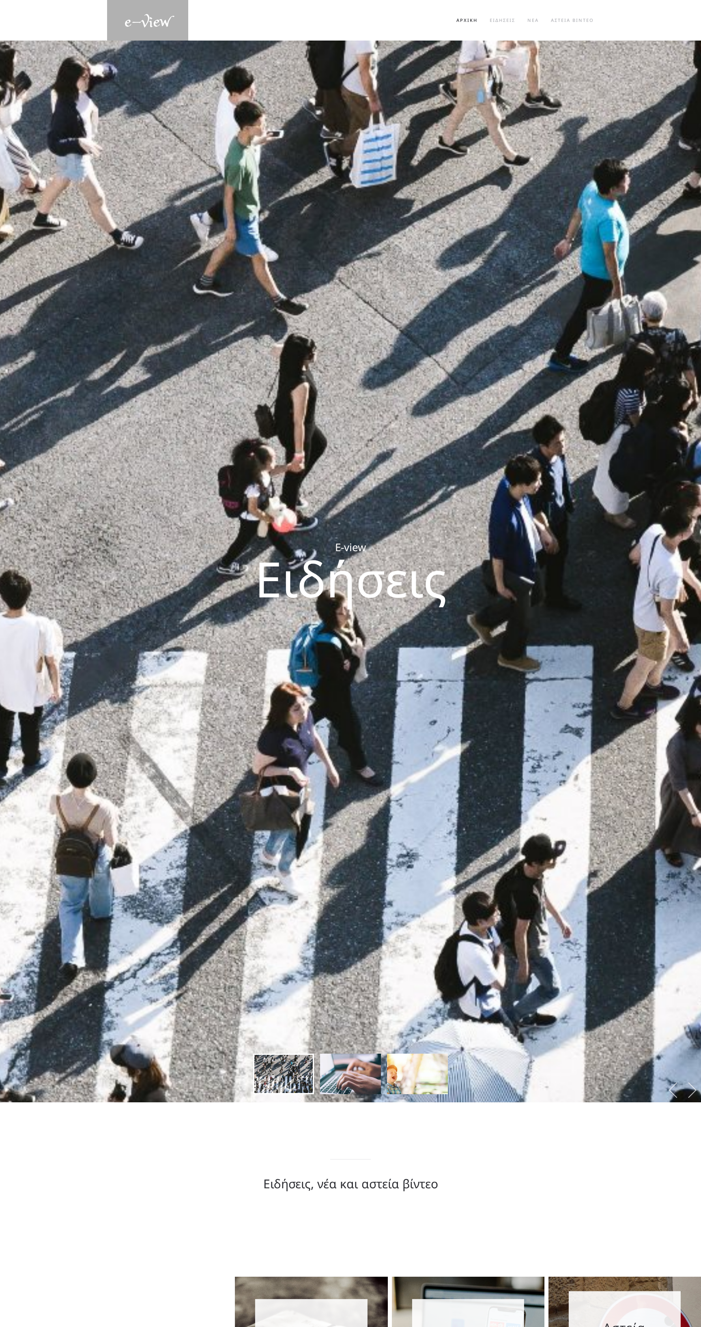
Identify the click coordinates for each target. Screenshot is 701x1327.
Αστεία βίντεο (572, 20)
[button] (673, 1090)
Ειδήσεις (502, 20)
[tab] (283, 1074)
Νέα (533, 20)
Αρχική (466, 20)
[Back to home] (147, 20)
